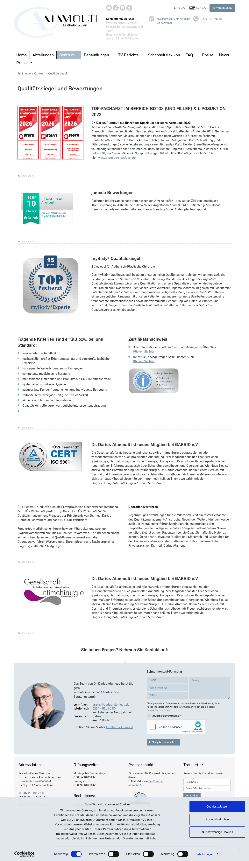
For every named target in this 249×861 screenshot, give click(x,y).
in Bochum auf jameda (54, 214)
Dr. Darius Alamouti (119, 727)
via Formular (164, 22)
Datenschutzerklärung (158, 710)
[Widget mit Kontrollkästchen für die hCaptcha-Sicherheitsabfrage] (176, 726)
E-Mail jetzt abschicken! (163, 742)
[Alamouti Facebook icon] (116, 8)
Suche (182, 8)
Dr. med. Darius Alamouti (51, 200)
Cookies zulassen (217, 806)
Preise (207, 54)
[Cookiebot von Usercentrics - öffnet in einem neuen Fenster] (24, 854)
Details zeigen (204, 854)
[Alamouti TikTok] (129, 8)
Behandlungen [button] (96, 54)
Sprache (201, 8)
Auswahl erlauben (217, 819)
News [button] (224, 54)
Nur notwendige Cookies (217, 832)
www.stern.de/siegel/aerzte (117, 157)
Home (21, 54)
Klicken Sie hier (143, 351)
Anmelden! (192, 795)
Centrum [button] (67, 54)
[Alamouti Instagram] (122, 8)
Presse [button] (22, 62)
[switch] (113, 854)
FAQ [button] (189, 54)
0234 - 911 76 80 (211, 19)
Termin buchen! (222, 8)
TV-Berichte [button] (128, 54)
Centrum (39, 73)
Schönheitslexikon (164, 54)
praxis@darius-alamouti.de (173, 19)
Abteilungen (43, 54)
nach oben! (27, 175)
